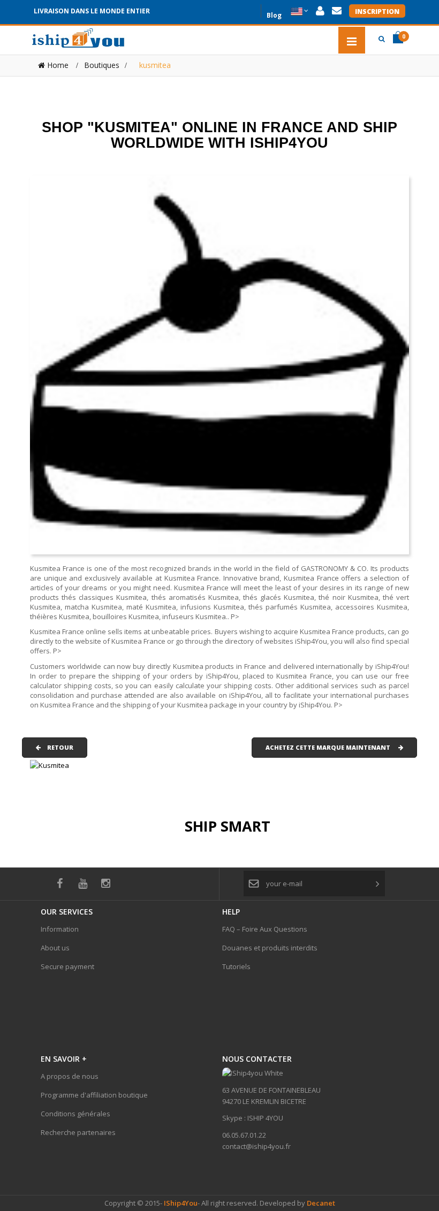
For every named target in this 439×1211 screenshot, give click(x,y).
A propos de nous (70, 1076)
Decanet (321, 1203)
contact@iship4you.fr (256, 1146)
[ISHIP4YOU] (78, 38)
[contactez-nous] (337, 11)
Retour (57, 747)
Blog (274, 14)
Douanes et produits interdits (269, 948)
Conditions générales (75, 1113)
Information (60, 929)
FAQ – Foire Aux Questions (264, 929)
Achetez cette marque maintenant (332, 747)
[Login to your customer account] (320, 11)
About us (55, 948)
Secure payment (67, 966)
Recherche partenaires (78, 1132)
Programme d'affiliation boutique (94, 1095)
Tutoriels (236, 966)
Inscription (377, 11)
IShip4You (180, 1203)
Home (57, 65)
